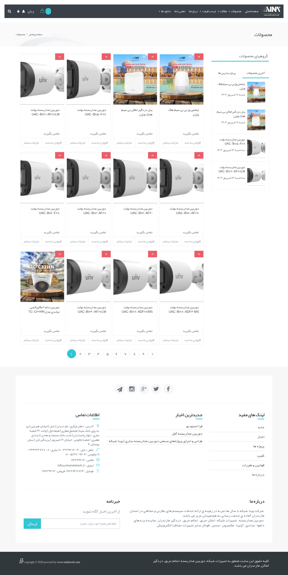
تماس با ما (180, 11)
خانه (261, 427)
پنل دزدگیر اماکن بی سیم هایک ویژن (231, 114)
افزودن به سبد (192, 143)
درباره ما (193, 11)
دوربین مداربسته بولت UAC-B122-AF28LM (231, 169)
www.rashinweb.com (68, 562)
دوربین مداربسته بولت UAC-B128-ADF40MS (184, 309)
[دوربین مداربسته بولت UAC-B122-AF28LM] (256, 175)
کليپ (260, 455)
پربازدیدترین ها (227, 73)
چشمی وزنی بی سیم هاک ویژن (231, 86)
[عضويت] (23, 11)
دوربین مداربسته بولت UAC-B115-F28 (232, 142)
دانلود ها (166, 11)
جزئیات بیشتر (170, 143)
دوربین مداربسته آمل (187, 433)
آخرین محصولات (255, 73)
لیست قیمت (209, 11)
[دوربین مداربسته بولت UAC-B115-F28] (256, 147)
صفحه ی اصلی (35, 34)
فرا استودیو (194, 426)
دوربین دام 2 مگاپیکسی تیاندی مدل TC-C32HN (44, 309)
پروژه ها (258, 446)
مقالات (223, 11)
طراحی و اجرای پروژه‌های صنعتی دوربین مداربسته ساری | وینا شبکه (155, 441)
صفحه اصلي (251, 11)
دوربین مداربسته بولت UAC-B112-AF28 (184, 210)
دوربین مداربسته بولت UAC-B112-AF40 (138, 210)
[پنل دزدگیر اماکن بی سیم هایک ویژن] (256, 120)
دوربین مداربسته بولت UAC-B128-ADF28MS (137, 309)
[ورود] (17, 11)
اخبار (260, 436)
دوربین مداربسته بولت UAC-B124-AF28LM (91, 309)
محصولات (236, 11)
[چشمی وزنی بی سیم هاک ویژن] (256, 92)
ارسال (32, 524)
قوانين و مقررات (253, 465)
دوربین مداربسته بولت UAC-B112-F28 (45, 210)
